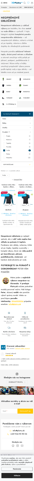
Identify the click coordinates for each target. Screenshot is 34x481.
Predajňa (4, 7)
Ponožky (18, 147)
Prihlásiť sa (25, 411)
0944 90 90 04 (28, 7)
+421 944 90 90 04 (18, 434)
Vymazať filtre (18, 180)
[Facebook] (13, 446)
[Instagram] (17, 446)
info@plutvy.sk (15, 304)
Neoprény (18, 158)
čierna (6, 205)
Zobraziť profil (16, 382)
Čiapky (18, 136)
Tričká (18, 150)
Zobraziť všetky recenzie (22, 348)
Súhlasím (17, 475)
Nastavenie (17, 469)
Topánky (18, 143)
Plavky (18, 154)
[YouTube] (22, 446)
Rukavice (18, 140)
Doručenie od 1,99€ (16, 7)
